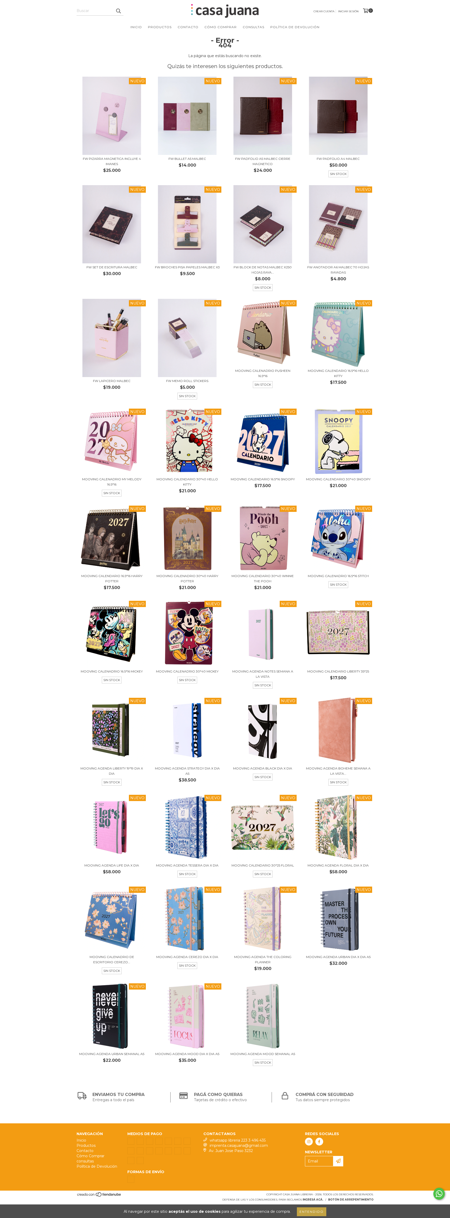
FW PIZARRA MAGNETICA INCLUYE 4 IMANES (112, 161)
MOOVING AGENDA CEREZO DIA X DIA (187, 957)
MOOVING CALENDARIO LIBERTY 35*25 (338, 671)
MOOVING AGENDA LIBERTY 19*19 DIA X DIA (111, 770)
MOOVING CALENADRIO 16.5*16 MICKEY (112, 671)
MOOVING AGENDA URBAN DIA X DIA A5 (338, 957)
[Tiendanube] (99, 1196)
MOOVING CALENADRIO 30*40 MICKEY (187, 671)
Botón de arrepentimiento (350, 1199)
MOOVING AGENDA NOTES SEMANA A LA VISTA (262, 673)
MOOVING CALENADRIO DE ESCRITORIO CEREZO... (112, 959)
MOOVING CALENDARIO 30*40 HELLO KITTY (187, 481)
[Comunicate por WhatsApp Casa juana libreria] (439, 1194)
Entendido (311, 1212)
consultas (253, 27)
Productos (160, 27)
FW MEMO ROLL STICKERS (187, 381)
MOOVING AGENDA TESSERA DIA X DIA (187, 865)
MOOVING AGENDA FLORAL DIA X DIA (338, 865)
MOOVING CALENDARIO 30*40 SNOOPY (338, 479)
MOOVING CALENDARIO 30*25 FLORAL (263, 865)
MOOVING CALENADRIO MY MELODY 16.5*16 (111, 481)
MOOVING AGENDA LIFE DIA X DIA (111, 865)
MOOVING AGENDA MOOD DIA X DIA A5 (187, 1054)
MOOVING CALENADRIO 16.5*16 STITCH (338, 576)
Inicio (136, 27)
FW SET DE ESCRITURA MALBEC (111, 267)
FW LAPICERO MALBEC (111, 381)
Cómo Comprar (220, 27)
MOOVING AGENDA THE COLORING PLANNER (262, 959)
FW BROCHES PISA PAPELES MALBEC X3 (187, 267)
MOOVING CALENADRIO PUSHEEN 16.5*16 (262, 373)
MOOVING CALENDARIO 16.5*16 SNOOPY (263, 479)
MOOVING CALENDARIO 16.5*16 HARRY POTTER (111, 578)
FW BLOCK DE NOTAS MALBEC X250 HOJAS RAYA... (263, 269)
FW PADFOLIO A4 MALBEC (338, 159)
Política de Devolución (295, 27)
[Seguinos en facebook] (319, 1142)
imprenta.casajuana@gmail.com (239, 1145)
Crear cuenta (324, 11)
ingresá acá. (313, 1199)
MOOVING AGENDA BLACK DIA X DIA (262, 768)
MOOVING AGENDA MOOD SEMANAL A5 (262, 1054)
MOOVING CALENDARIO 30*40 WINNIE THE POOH (263, 578)
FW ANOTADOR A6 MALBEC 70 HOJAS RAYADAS (338, 269)
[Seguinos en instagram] (309, 1142)
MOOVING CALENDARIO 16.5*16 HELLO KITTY (338, 373)
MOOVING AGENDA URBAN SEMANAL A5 (111, 1054)
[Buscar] (118, 11)
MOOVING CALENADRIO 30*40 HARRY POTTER (187, 578)
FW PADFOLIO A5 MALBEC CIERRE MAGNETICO (262, 161)
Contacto (188, 27)
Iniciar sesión (348, 11)
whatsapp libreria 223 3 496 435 (238, 1140)
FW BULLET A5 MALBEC (187, 159)
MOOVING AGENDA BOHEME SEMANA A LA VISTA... (338, 770)
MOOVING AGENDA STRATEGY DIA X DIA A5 (187, 770)
